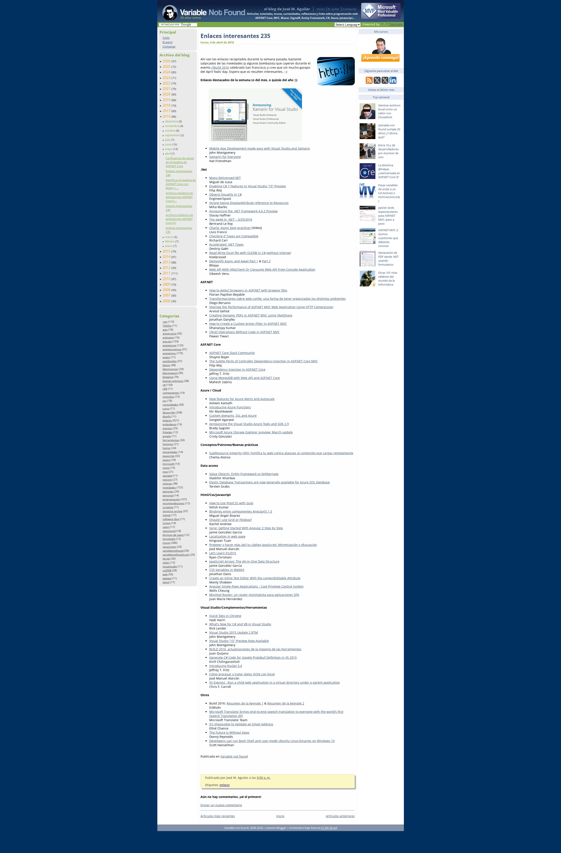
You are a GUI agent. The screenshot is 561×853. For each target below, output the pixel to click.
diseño (167, 416)
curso (166, 408)
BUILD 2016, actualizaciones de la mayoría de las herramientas (255, 649)
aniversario (169, 333)
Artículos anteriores (340, 816)
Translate (396, 24)
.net (165, 321)
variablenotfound (173, 550)
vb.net (166, 558)
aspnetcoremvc (172, 349)
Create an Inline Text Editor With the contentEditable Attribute (254, 578)
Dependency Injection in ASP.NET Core (237, 369)
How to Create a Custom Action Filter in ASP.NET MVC (248, 324)
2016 (167, 116)
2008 (167, 289)
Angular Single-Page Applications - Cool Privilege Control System (256, 586)
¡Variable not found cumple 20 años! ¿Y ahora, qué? (389, 131)
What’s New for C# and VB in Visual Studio (240, 624)
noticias (167, 483)
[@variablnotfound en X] (385, 82)
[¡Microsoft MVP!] (381, 18)
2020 (167, 94)
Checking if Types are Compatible (233, 236)
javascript (168, 456)
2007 (167, 295)
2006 (167, 301)
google (167, 436)
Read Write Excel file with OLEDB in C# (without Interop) (250, 253)
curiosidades (170, 404)
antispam (168, 337)
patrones (168, 491)
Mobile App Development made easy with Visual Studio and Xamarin (259, 148)
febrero (170, 241)
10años (167, 325)
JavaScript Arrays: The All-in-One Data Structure (244, 561)
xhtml (166, 582)
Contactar (350, 9)
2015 (167, 251)
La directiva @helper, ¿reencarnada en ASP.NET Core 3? (389, 171)
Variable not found (234, 756)
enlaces (167, 420)
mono (166, 467)
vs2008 (167, 570)
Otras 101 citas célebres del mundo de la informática (387, 278)
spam (166, 527)
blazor (166, 365)
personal (168, 495)
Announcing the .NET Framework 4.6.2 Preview (243, 211)
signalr (167, 515)
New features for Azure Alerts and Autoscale (242, 399)
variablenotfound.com (176, 554)
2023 (167, 77)
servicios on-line (172, 511)
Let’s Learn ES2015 (222, 553)
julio (168, 140)
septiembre (173, 135)
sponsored (169, 531)
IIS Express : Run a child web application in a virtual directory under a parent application (274, 682)
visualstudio (170, 566)
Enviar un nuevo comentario (221, 805)
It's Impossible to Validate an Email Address (241, 724)
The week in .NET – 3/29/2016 (230, 219)
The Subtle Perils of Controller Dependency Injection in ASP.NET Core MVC (263, 361)
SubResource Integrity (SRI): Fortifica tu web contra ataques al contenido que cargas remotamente (281, 453)
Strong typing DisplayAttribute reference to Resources (249, 203)
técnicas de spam (173, 534)
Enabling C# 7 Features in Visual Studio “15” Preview (247, 186)
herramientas (171, 440)
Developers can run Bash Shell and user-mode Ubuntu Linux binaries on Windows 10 (272, 741)
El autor (333, 9)
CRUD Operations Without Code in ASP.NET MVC (244, 332)
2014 (167, 256)
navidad (167, 475)
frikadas (167, 432)
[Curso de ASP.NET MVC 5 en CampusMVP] (381, 64)
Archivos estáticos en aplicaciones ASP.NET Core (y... (179, 197)
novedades (169, 487)
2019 (167, 99)
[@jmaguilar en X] (377, 82)
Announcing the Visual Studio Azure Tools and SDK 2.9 (249, 424)
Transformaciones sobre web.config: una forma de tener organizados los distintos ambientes (277, 299)
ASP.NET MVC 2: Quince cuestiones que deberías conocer (388, 238)
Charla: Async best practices (230, 228)
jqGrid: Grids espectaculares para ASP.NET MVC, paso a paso (388, 215)
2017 (167, 110)
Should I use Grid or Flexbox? (230, 520)
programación (171, 499)
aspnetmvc (169, 353)
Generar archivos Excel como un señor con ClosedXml (389, 111)
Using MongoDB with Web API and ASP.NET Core (244, 378)
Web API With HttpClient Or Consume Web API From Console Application (262, 269)
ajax (165, 329)
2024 (167, 72)
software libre (171, 519)
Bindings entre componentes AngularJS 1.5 (240, 511)
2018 (167, 105)
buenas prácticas (173, 381)
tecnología (169, 538)
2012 (167, 267)
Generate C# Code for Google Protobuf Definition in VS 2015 (253, 657)
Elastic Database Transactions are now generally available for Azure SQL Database (269, 482)
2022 (167, 83)
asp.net (167, 341)
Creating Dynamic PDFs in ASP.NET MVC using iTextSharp (250, 315)
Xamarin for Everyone (225, 157)
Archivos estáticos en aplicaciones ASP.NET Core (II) (179, 219)
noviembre (172, 126)
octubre (170, 130)
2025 (167, 66)
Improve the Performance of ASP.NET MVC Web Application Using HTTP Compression (271, 307)
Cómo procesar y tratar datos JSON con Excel (242, 674)
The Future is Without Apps (229, 732)
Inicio (321, 9)
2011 (167, 273)
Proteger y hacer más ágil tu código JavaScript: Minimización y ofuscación (263, 545)
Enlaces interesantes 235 (235, 36)
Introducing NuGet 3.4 (225, 666)
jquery (166, 459)
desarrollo (169, 412)
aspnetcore (169, 345)
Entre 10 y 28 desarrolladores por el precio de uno (388, 151)
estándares (169, 424)
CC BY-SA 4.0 (329, 828)
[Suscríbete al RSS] (369, 82)
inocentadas (170, 452)
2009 (167, 284)
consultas (168, 396)
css (165, 400)
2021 (167, 88)
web (165, 574)
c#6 (165, 388)
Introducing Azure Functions (230, 407)
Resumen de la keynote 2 (285, 703)
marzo (169, 237)
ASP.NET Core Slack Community (232, 353)
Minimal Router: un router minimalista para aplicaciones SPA (254, 595)
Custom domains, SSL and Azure (233, 415)
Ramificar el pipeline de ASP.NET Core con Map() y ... (181, 184)
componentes (171, 392)
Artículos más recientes (218, 816)
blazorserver (170, 369)
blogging (168, 377)
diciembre (172, 121)
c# (164, 384)
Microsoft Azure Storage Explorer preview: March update (251, 432)
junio (168, 144)
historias (168, 444)
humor (167, 448)
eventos (167, 428)
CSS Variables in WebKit (226, 570)
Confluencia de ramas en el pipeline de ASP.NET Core (180, 162)
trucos (166, 542)
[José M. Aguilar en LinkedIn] (392, 82)
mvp (165, 471)
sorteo (166, 523)
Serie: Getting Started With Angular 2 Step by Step (246, 528)
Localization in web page (227, 536)
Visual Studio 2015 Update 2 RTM (233, 632)
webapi (167, 578)
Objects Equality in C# (225, 194)
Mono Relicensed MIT (225, 178)
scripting (168, 507)
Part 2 (266, 261)
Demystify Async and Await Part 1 (233, 261)
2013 (167, 262)
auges (166, 357)
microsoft (168, 463)
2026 (167, 61)
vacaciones (169, 546)
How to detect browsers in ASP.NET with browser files (248, 290)
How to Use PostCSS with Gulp (231, 503)
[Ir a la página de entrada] (200, 11)
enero (169, 246)
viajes (166, 562)
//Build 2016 (220, 67)
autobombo (170, 361)
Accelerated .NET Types (226, 244)
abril (168, 154)
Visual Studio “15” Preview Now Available (239, 641)
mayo (169, 149)
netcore (167, 479)
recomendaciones (174, 503)
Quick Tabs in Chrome (225, 616)
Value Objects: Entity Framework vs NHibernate (244, 474)
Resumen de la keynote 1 (245, 703)
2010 (167, 278)
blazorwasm (170, 373)
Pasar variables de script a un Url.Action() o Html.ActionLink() (389, 193)
